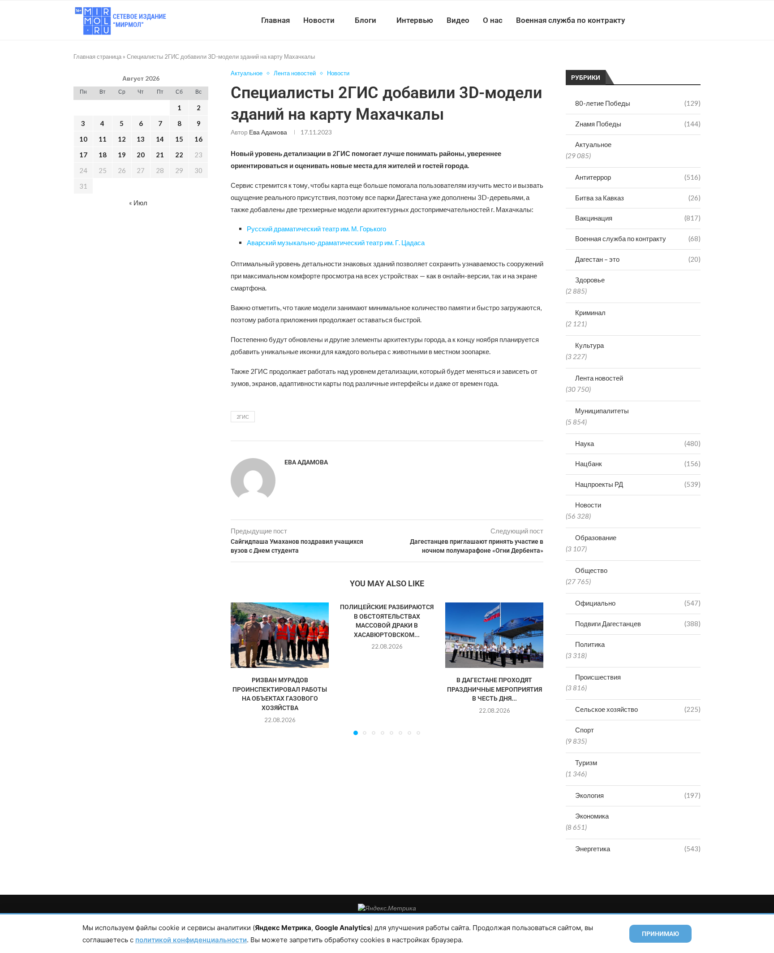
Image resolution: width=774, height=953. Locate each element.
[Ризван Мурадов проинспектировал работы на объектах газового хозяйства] (280, 635)
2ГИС (242, 417)
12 (122, 139)
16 (198, 139)
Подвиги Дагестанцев (638, 623)
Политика (590, 644)
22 (179, 155)
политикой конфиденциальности (191, 940)
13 (141, 139)
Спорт (584, 730)
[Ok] (682, 20)
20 (141, 155)
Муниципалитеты (602, 411)
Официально (638, 603)
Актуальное (593, 144)
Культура (589, 345)
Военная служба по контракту (570, 20)
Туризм (586, 762)
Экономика (592, 816)
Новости (319, 20)
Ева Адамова (268, 132)
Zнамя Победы (638, 124)
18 (103, 155)
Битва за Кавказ (638, 198)
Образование (595, 537)
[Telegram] (673, 20)
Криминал (590, 312)
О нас (493, 20)
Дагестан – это (638, 259)
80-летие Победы (638, 103)
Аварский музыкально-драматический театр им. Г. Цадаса (336, 242)
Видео (458, 20)
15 (179, 139)
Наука (638, 443)
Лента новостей (599, 378)
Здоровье (590, 280)
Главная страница (97, 56)
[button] (242, 668)
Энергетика (638, 849)
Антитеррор (638, 177)
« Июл (138, 203)
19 (122, 155)
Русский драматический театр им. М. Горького (316, 229)
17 (83, 155)
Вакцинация (638, 218)
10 (83, 139)
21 (160, 155)
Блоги (365, 20)
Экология (638, 795)
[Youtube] (654, 20)
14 (160, 139)
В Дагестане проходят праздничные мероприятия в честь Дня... (494, 689)
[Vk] (663, 20)
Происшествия (598, 677)
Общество (591, 570)
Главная (275, 20)
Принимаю (660, 933)
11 (103, 139)
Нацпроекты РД (638, 484)
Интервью (414, 20)
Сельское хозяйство (638, 709)
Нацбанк (638, 463)
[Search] (696, 20)
